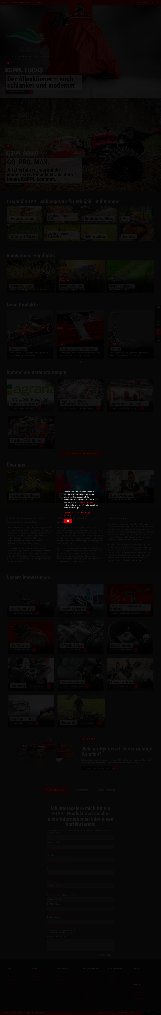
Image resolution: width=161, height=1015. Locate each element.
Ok (68, 521)
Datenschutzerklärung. (86, 502)
